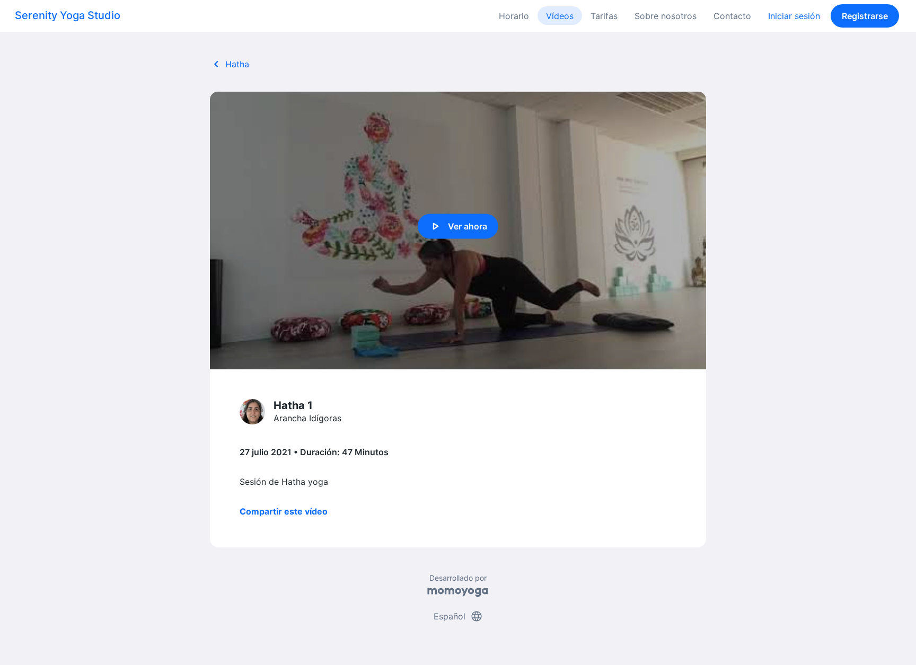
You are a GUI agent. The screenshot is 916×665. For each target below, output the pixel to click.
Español (458, 616)
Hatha (229, 64)
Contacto (732, 16)
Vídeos (560, 16)
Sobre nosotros (666, 16)
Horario (514, 16)
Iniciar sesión (794, 16)
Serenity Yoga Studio (67, 15)
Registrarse (865, 16)
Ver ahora (458, 226)
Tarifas (604, 16)
